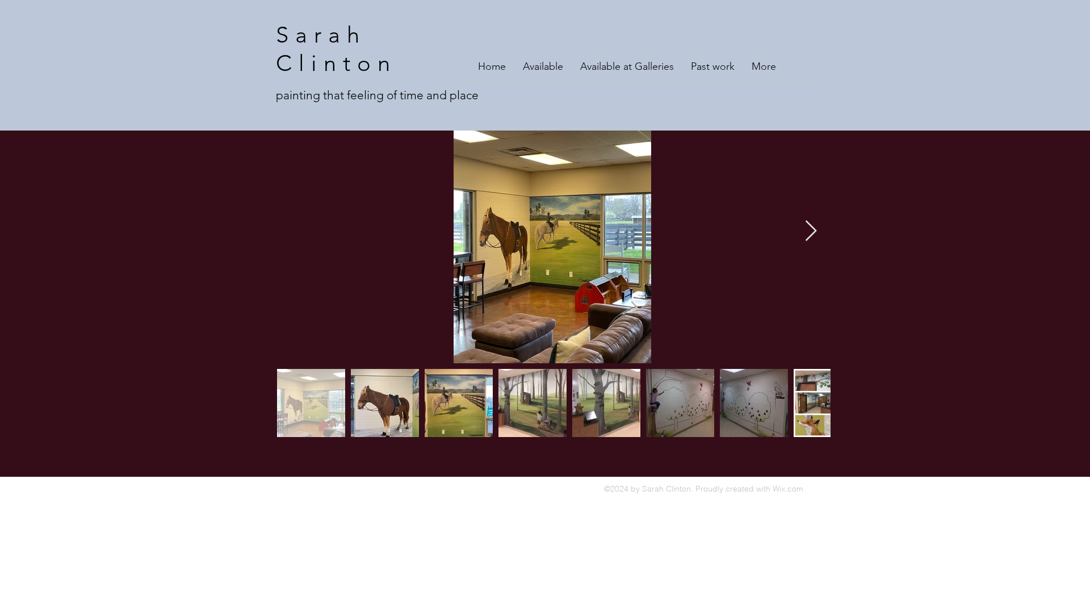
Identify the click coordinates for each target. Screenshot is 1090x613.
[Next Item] (811, 231)
